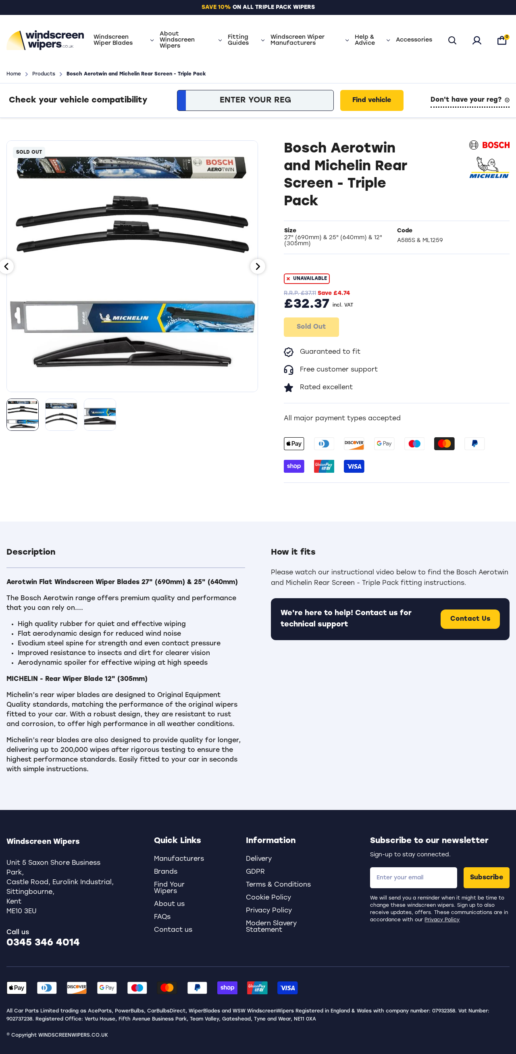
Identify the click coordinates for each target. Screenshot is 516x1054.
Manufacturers (179, 859)
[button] (125, 557)
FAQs (162, 917)
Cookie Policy (268, 898)
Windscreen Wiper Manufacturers (297, 40)
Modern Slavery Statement (271, 926)
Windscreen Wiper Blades (113, 40)
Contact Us (470, 619)
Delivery (259, 859)
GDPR (255, 872)
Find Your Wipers (169, 888)
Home (13, 74)
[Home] (45, 40)
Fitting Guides (238, 40)
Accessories (414, 40)
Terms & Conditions (278, 885)
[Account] (477, 40)
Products (43, 74)
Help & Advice (365, 40)
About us (169, 904)
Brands (165, 872)
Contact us (173, 930)
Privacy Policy (442, 920)
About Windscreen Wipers (177, 40)
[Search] (452, 40)
